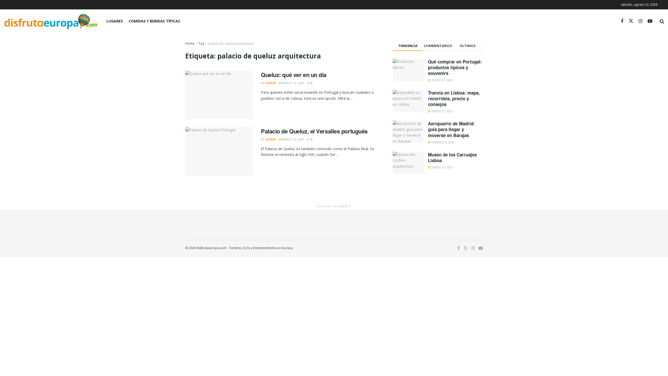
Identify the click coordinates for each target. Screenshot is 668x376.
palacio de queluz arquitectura (231, 43)
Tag (201, 43)
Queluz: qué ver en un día (293, 74)
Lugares (114, 21)
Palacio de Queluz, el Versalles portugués (314, 131)
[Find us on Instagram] (640, 21)
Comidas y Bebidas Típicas (154, 21)
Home (189, 43)
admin (270, 83)
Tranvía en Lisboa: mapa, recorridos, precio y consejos (454, 98)
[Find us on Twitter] (631, 21)
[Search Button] (662, 21)
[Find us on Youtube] (650, 21)
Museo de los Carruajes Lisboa (452, 157)
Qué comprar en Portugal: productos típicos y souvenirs (455, 67)
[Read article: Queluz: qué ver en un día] (219, 95)
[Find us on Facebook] (622, 21)
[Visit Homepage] (50, 21)
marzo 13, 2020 (292, 83)
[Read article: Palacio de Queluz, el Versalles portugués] (219, 151)
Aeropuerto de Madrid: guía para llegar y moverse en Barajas (451, 129)
